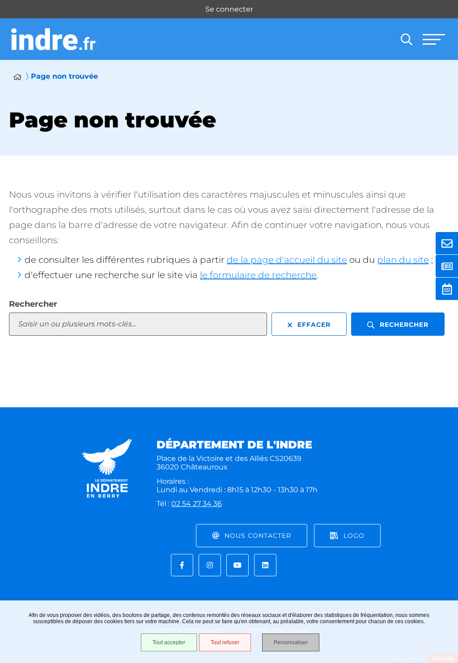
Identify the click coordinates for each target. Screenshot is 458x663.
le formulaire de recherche (258, 275)
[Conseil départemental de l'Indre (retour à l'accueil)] (54, 39)
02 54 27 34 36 (196, 503)
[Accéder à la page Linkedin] (265, 565)
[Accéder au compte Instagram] (210, 565)
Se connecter (229, 9)
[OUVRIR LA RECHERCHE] (406, 39)
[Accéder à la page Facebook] (182, 565)
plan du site (403, 259)
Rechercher (33, 304)
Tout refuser (225, 642)
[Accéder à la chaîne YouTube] (237, 565)
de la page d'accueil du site (287, 259)
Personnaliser (291, 642)
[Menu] (433, 39)
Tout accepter (169, 642)
